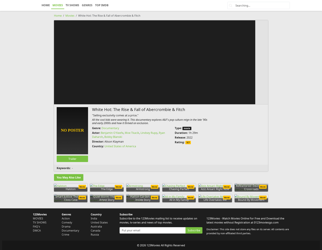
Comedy (67, 222)
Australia (96, 226)
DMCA (37, 230)
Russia (95, 234)
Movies (69, 15)
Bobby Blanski (113, 137)
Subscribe (194, 230)
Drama (66, 226)
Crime (65, 234)
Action (66, 218)
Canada (95, 230)
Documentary (110, 128)
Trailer (72, 159)
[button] (161, 62)
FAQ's (36, 226)
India (94, 218)
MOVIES (57, 5)
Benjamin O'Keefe (112, 133)
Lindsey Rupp (149, 133)
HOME (46, 5)
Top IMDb (102, 5)
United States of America (120, 146)
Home (58, 15)
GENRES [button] (87, 5)
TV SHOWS (72, 5)
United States (99, 222)
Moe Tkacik (132, 133)
